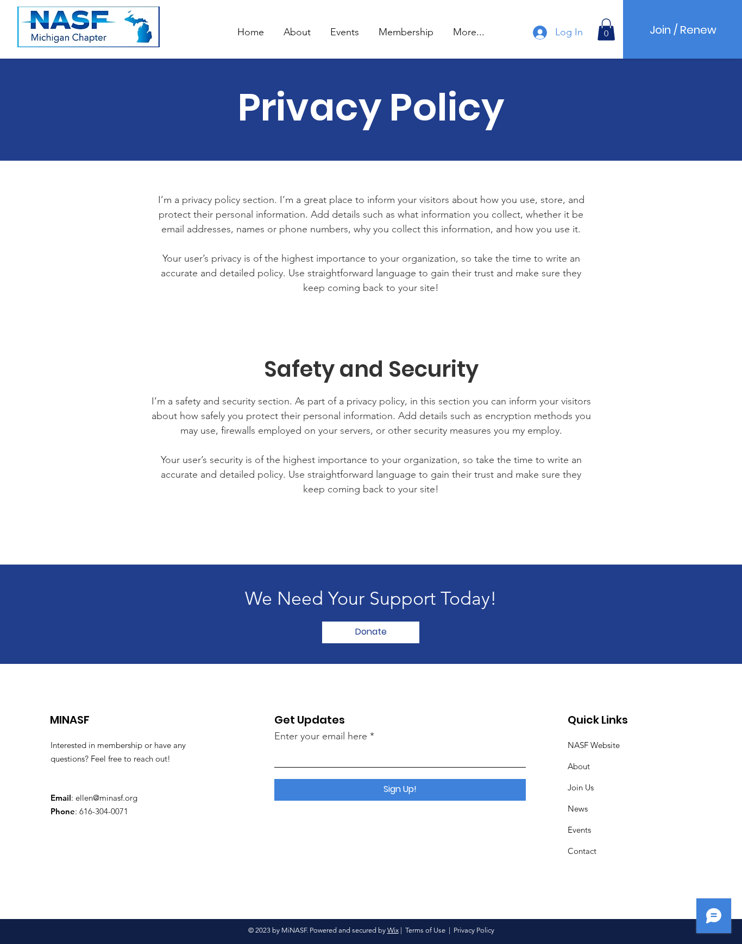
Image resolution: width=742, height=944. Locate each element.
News (578, 808)
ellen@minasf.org (106, 798)
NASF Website (594, 745)
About (579, 766)
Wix (393, 930)
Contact (582, 851)
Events (579, 830)
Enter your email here (320, 736)
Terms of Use (425, 930)
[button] (297, 27)
